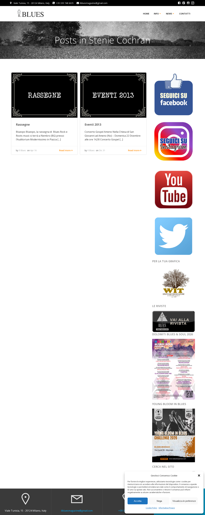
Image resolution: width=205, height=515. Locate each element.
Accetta (137, 501)
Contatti (184, 13)
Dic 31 (102, 150)
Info (156, 13)
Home (146, 13)
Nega (159, 501)
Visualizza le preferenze (184, 501)
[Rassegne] (44, 94)
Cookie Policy (151, 508)
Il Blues (22, 150)
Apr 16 (33, 150)
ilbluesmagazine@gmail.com (77, 510)
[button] (198, 475)
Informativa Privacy (167, 508)
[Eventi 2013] (113, 94)
